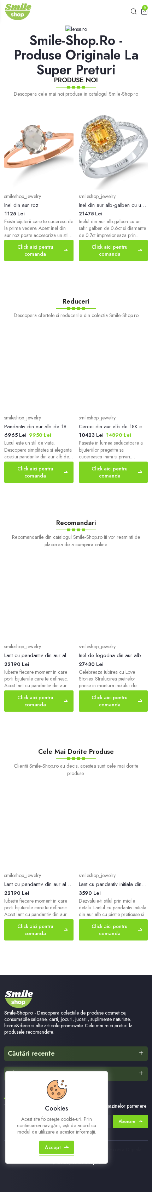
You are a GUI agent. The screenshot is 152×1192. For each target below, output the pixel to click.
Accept (53, 1147)
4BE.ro (111, 1149)
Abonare (126, 1121)
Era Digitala (129, 1149)
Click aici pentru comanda (35, 250)
